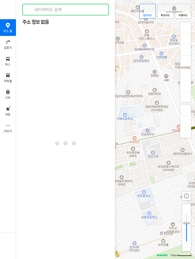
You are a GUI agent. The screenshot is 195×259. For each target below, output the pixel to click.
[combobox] (65, 9)
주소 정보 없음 (35, 22)
